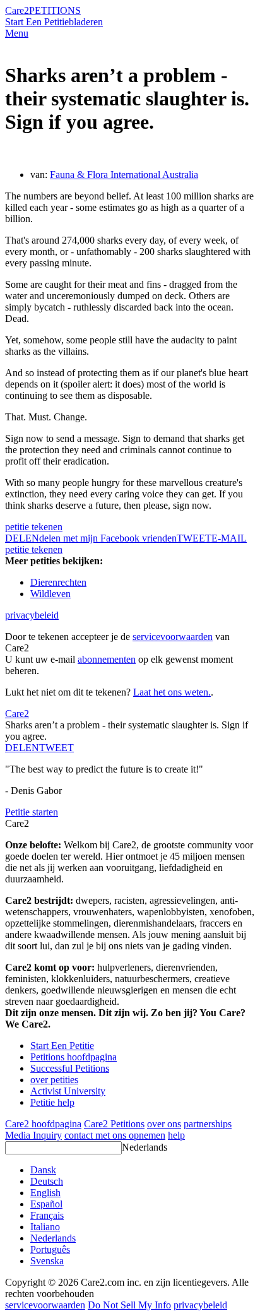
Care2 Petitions (114, 1123)
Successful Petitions (69, 1068)
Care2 (17, 10)
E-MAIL (229, 538)
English (45, 1192)
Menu (16, 33)
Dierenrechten (58, 582)
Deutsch (46, 1181)
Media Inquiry (33, 1135)
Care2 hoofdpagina (43, 1123)
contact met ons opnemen (114, 1135)
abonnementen (107, 659)
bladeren (86, 21)
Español (46, 1204)
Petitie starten (31, 812)
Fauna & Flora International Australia (124, 174)
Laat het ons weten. (172, 692)
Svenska (47, 1260)
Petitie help (52, 1102)
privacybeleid (32, 615)
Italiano (45, 1226)
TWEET (194, 538)
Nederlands (144, 1147)
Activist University (67, 1091)
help (176, 1135)
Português (50, 1249)
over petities (54, 1079)
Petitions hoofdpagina (73, 1057)
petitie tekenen (33, 526)
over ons (164, 1123)
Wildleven (50, 593)
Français (47, 1215)
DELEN (22, 747)
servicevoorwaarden (173, 636)
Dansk (43, 1170)
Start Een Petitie (37, 21)
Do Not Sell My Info (129, 1305)
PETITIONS (55, 10)
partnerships (208, 1123)
